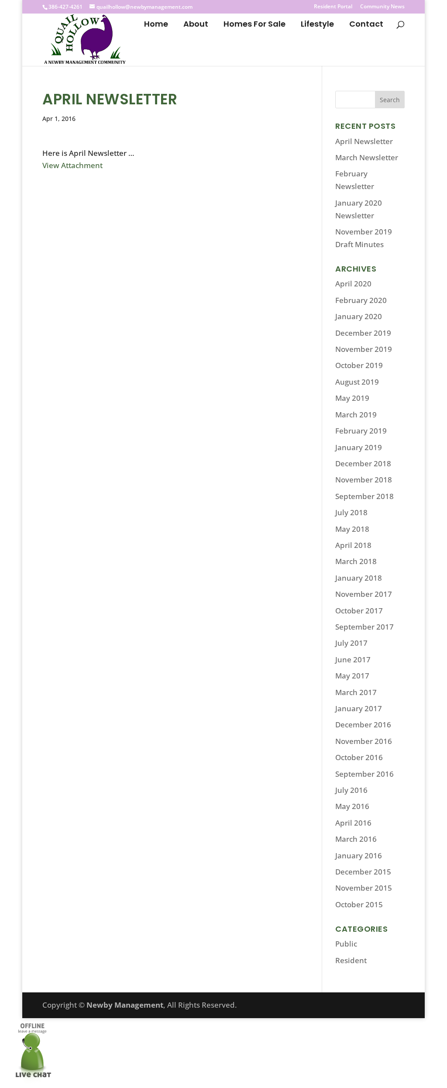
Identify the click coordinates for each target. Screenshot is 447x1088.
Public (346, 944)
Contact (366, 25)
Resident (351, 960)
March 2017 (356, 692)
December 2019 (363, 333)
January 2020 (358, 316)
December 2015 (363, 872)
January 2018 (358, 578)
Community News (382, 7)
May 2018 (352, 529)
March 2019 (356, 415)
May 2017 (352, 676)
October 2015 (359, 904)
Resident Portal (333, 7)
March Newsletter (366, 157)
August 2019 (357, 382)
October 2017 (359, 611)
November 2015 (363, 888)
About (195, 25)
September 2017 (364, 627)
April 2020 (353, 284)
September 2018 (364, 496)
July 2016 (351, 790)
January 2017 (358, 708)
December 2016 (363, 725)
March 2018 (356, 561)
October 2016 (359, 757)
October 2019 (359, 365)
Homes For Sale (254, 25)
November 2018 (363, 480)
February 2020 (361, 300)
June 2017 (353, 659)
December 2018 (363, 463)
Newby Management (124, 1005)
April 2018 (353, 545)
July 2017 (351, 643)
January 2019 (358, 447)
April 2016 (353, 823)
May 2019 (352, 398)
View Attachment (72, 165)
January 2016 (358, 855)
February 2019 (361, 431)
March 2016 (356, 839)
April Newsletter (364, 141)
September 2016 (364, 774)
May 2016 (352, 806)
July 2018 (351, 512)
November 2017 (363, 594)
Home (156, 25)
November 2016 (363, 741)
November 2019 (363, 349)
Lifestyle (317, 25)
